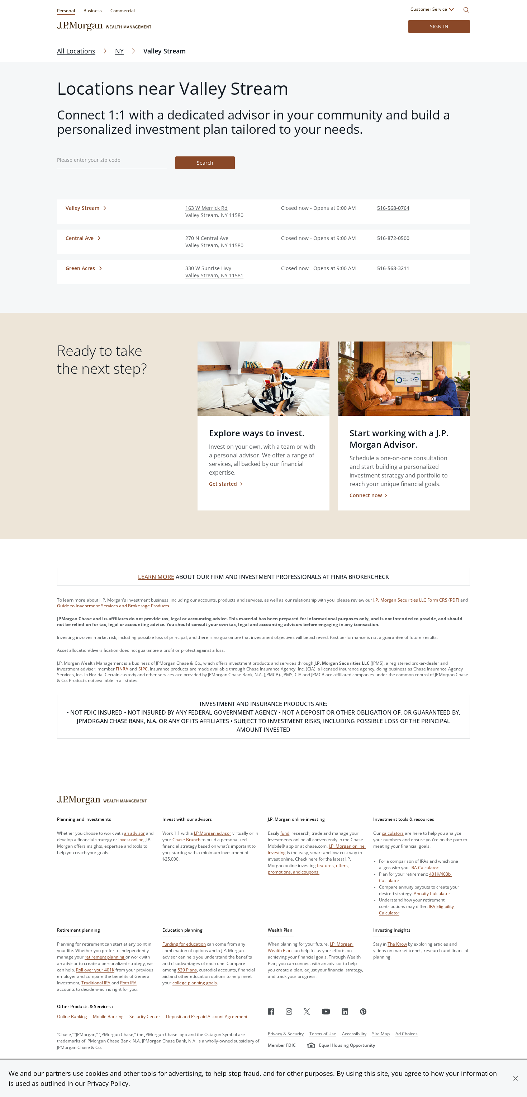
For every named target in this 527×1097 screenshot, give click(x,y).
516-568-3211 (393, 268)
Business (92, 11)
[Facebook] (271, 1011)
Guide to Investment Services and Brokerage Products (113, 606)
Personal (66, 11)
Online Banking (72, 1016)
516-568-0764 (393, 207)
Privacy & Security (286, 1034)
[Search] (466, 10)
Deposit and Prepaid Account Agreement (206, 1016)
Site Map (381, 1034)
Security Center (144, 1016)
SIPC (143, 669)
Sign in (439, 26)
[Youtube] (326, 1011)
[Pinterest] (363, 1011)
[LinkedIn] (345, 1011)
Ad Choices (406, 1034)
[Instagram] (289, 1011)
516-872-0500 (393, 238)
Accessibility (354, 1034)
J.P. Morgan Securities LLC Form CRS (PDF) (416, 600)
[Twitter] (307, 1011)
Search (205, 162)
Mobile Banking (108, 1016)
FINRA (122, 669)
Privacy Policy (107, 1083)
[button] (515, 1078)
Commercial (122, 11)
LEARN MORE (156, 577)
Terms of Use (322, 1034)
